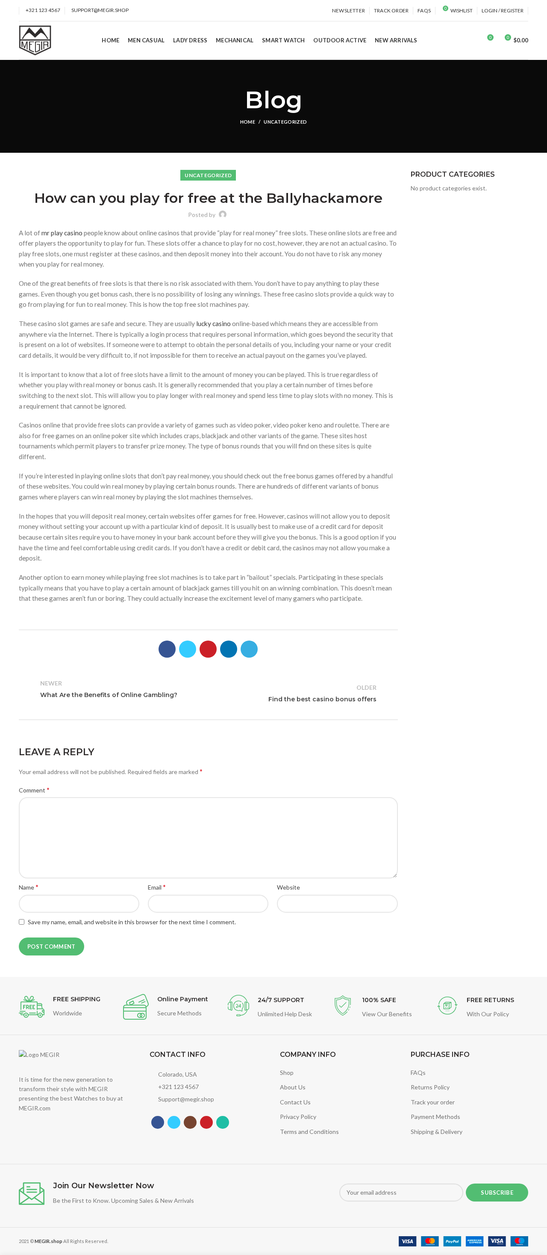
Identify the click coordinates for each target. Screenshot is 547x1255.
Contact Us (295, 1102)
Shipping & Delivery (436, 1131)
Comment (34, 790)
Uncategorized (285, 122)
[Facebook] (167, 649)
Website (288, 887)
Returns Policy (430, 1087)
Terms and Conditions (309, 1131)
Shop (287, 1072)
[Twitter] (187, 649)
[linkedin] (228, 649)
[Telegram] (249, 649)
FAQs (418, 1072)
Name (28, 887)
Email (157, 887)
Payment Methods (435, 1116)
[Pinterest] (208, 649)
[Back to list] (208, 693)
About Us (293, 1087)
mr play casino (61, 233)
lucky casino (213, 323)
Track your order (433, 1102)
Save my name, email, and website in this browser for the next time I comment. (132, 922)
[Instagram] (190, 1122)
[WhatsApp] (222, 1122)
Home (247, 122)
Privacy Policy (298, 1116)
